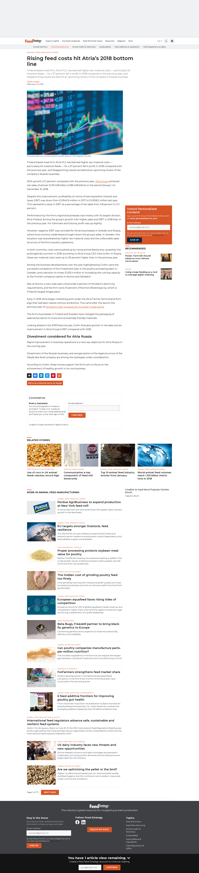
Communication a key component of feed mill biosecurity (78, 475)
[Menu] (172, 41)
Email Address (76, 403)
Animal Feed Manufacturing (43, 52)
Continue (111, 867)
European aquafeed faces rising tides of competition (86, 601)
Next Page (50, 792)
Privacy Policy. (158, 235)
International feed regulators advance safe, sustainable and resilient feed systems (70, 722)
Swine (128, 269)
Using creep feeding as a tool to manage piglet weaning (141, 273)
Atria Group (101, 181)
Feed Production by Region (40, 469)
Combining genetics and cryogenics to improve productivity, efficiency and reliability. (87, 632)
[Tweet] (47, 375)
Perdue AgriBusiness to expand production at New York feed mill (89, 503)
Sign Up (134, 240)
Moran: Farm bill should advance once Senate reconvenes (138, 258)
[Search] (166, 41)
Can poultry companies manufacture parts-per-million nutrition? (89, 649)
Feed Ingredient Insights (69, 547)
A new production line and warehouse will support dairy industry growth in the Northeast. (89, 511)
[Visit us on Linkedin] (83, 822)
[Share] (35, 375)
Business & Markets (67, 669)
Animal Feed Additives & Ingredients (75, 693)
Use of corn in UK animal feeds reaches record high (43, 474)
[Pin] (53, 375)
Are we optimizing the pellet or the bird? (87, 769)
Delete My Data (99, 829)
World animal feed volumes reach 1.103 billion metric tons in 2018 (154, 475)
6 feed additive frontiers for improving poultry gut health (85, 697)
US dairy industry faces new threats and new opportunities (86, 746)
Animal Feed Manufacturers (71, 499)
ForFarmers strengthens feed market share (88, 672)
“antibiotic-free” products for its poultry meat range (74, 306)
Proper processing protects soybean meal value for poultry (87, 552)
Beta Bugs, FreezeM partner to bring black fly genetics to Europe (88, 625)
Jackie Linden (33, 82)
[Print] (29, 375)
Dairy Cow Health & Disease (71, 741)
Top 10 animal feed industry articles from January (118, 474)
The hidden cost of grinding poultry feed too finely (87, 576)
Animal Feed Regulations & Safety (44, 717)
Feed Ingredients (66, 621)
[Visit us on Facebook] (77, 822)
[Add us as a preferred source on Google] (59, 375)
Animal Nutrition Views (68, 572)
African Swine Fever (74, 469)
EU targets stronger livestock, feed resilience (82, 527)
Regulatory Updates (135, 253)
